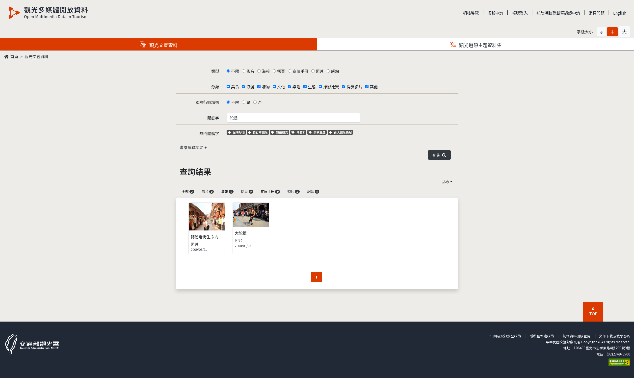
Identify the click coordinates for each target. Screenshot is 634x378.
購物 (266, 87)
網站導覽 (471, 13)
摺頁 (281, 71)
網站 (335, 71)
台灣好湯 (239, 132)
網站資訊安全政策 (507, 335)
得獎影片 (354, 87)
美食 (235, 87)
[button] (601, 31)
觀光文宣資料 (36, 56)
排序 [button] (445, 181)
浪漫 (250, 87)
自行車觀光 (260, 132)
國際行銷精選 (207, 102)
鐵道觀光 (282, 132)
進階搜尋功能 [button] (192, 147)
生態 (312, 87)
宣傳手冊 (300, 71)
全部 (187, 191)
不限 (235, 71)
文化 (281, 87)
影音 (250, 71)
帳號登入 (520, 13)
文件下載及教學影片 (614, 335)
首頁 (13, 56)
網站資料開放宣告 (576, 335)
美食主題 (320, 132)
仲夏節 (301, 132)
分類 (215, 87)
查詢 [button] (437, 155)
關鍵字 (213, 118)
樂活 (296, 87)
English (619, 13)
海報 (266, 71)
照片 (320, 71)
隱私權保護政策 (542, 335)
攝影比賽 (331, 87)
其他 (374, 87)
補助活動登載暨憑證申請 (558, 13)
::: (490, 335)
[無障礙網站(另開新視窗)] (619, 361)
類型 (215, 71)
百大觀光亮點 (343, 132)
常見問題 (597, 13)
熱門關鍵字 (209, 133)
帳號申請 (495, 13)
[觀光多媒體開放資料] (48, 12)
